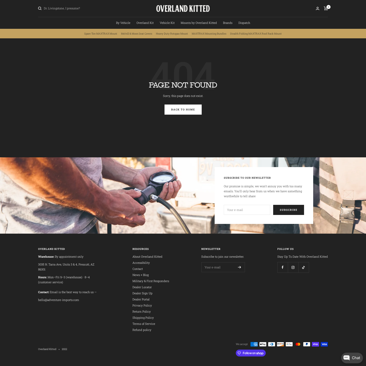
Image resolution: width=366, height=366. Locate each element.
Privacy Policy (142, 305)
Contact (137, 269)
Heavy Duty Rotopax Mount (172, 33)
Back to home (183, 109)
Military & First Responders (150, 281)
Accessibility (141, 263)
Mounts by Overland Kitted (199, 23)
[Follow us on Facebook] (282, 267)
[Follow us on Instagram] (293, 267)
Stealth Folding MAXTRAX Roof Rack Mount (256, 33)
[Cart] (326, 8)
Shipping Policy (143, 317)
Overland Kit (145, 23)
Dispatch (244, 23)
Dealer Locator (142, 287)
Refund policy (141, 330)
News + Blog (140, 275)
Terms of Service (143, 324)
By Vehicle (123, 23)
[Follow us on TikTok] (303, 267)
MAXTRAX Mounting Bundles (209, 33)
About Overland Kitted (147, 256)
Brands (227, 23)
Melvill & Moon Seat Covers (136, 33)
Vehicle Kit (167, 23)
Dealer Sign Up (142, 293)
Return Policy (141, 311)
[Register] (239, 267)
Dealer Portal (141, 299)
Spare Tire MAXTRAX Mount (100, 33)
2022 (64, 349)
